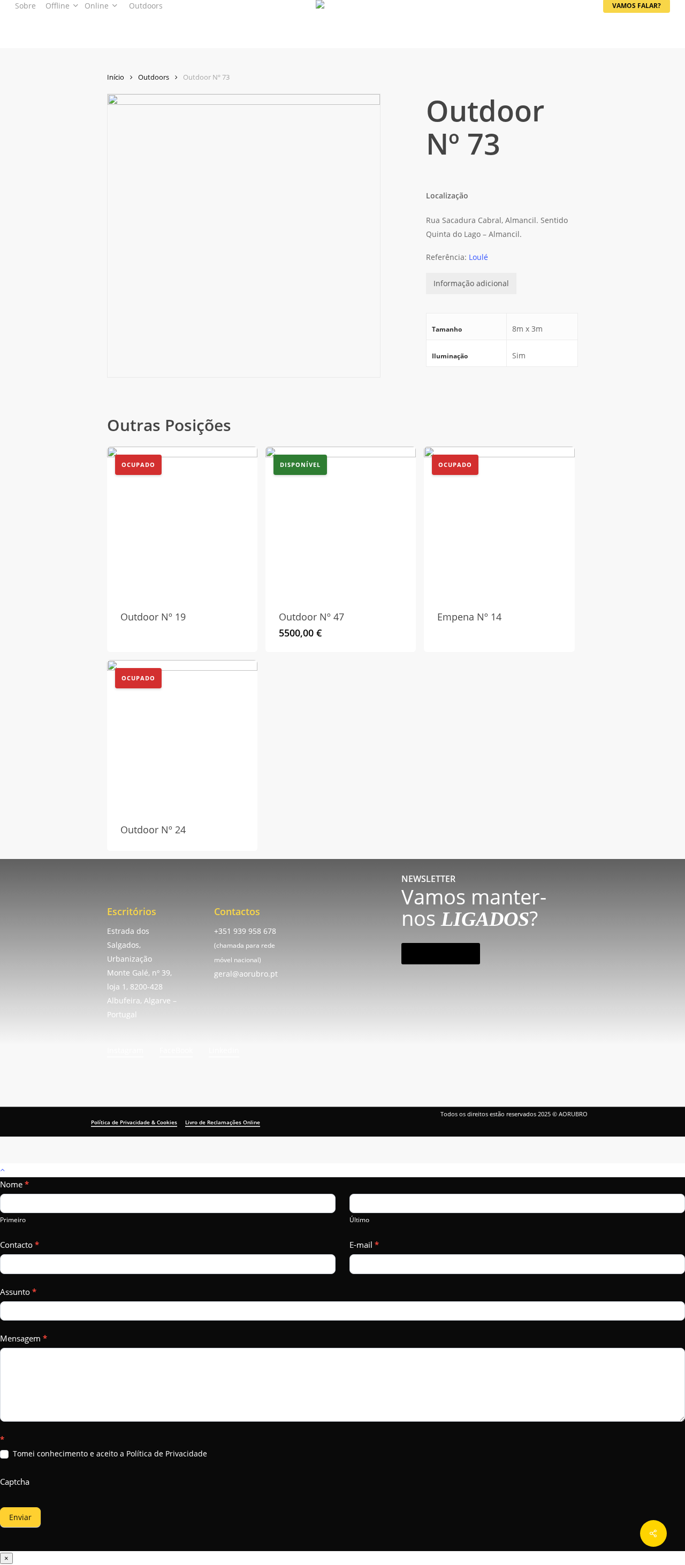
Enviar (20, 1517)
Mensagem (23, 1338)
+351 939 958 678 (245, 931)
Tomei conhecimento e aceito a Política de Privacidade (109, 1454)
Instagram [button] (125, 1050)
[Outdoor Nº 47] (340, 522)
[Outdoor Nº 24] (182, 735)
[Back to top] (342, 1170)
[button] (440, 953)
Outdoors (153, 77)
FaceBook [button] (176, 1050)
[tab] (471, 283)
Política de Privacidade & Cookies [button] (134, 1122)
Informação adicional (471, 283)
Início (115, 77)
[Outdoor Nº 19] (182, 522)
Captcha (14, 1481)
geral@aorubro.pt (246, 974)
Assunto (18, 1291)
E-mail (364, 1244)
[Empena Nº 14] (499, 522)
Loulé (478, 257)
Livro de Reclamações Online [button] (222, 1122)
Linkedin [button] (224, 1050)
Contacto (19, 1244)
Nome (14, 1184)
